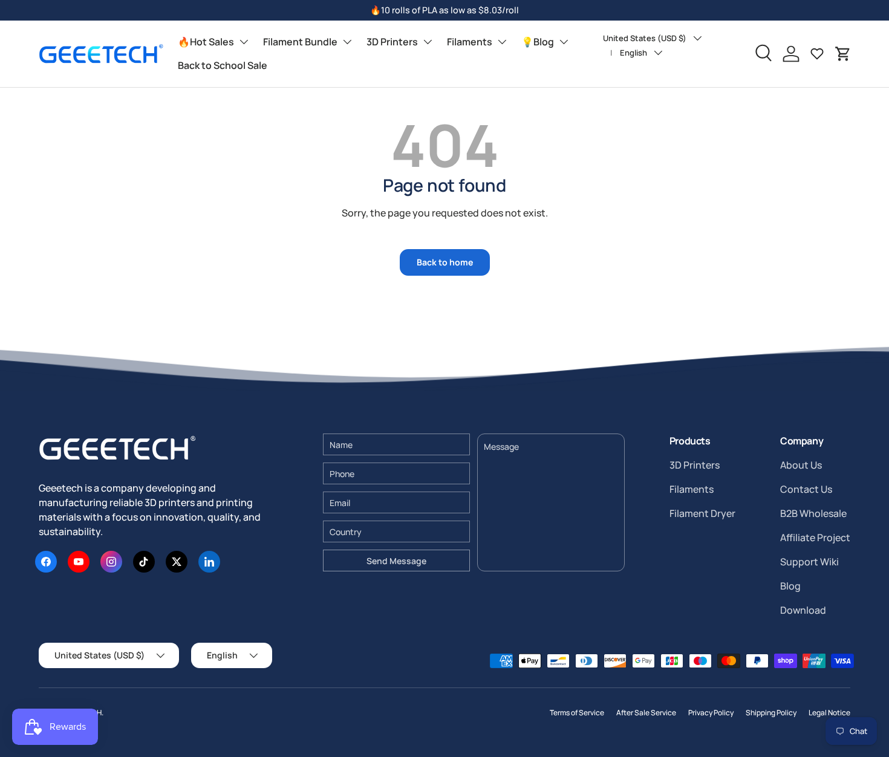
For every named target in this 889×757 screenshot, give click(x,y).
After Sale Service (646, 712)
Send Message (396, 561)
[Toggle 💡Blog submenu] (563, 41)
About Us (801, 465)
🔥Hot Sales (206, 41)
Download (803, 610)
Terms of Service (577, 712)
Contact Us (806, 489)
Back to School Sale (222, 65)
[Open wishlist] (817, 53)
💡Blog (537, 41)
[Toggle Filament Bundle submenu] (347, 41)
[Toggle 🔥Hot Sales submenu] (243, 41)
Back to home (445, 262)
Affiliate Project (815, 537)
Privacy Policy (711, 712)
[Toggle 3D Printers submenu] (427, 41)
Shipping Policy (771, 712)
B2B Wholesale (813, 513)
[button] (843, 54)
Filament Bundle (300, 41)
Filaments (469, 41)
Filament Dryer (702, 513)
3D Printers (392, 41)
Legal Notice (829, 712)
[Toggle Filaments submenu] (502, 41)
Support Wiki (809, 561)
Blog (790, 586)
